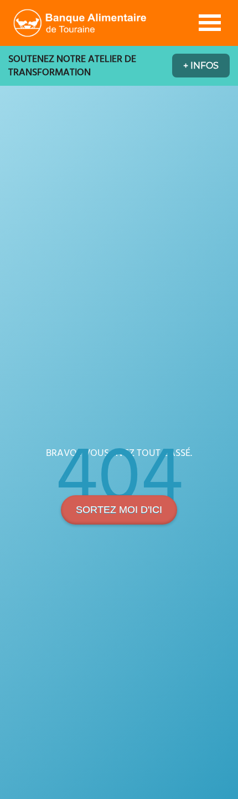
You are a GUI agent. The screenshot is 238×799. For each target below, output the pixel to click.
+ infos (201, 65)
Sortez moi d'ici (119, 509)
